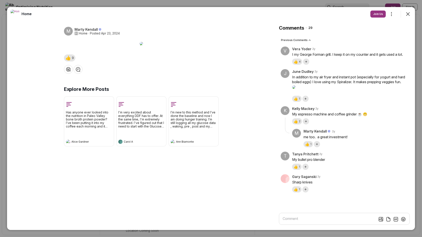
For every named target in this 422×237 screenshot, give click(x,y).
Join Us (378, 14)
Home (83, 33)
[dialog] (211, 118)
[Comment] (78, 69)
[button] (69, 57)
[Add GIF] (395, 219)
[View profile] (68, 142)
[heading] (84, 142)
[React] (68, 69)
